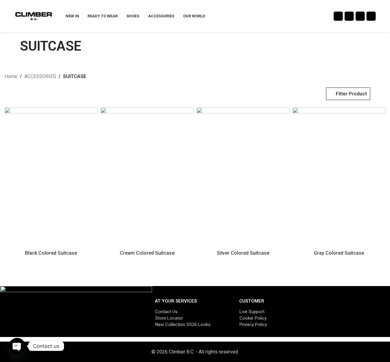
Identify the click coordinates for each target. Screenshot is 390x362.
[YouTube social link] (349, 16)
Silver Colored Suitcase (243, 253)
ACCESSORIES (40, 76)
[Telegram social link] (371, 16)
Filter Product (351, 94)
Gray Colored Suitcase (339, 253)
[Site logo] (33, 16)
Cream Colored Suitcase (147, 253)
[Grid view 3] (19, 93)
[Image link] (76, 311)
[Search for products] (383, 16)
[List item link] (191, 312)
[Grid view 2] (8, 93)
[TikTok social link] (360, 16)
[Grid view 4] (30, 93)
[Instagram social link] (338, 16)
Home (11, 76)
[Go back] (12, 46)
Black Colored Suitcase (51, 253)
